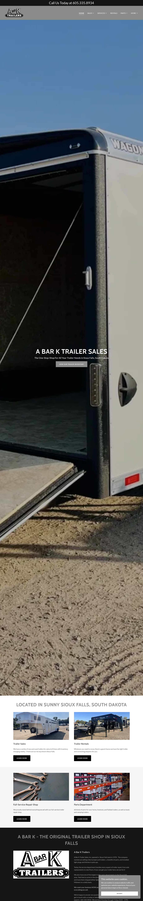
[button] (90, 13)
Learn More (22, 758)
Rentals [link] (113, 13)
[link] (14, 13)
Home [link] (81, 13)
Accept (119, 893)
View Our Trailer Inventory (71, 364)
